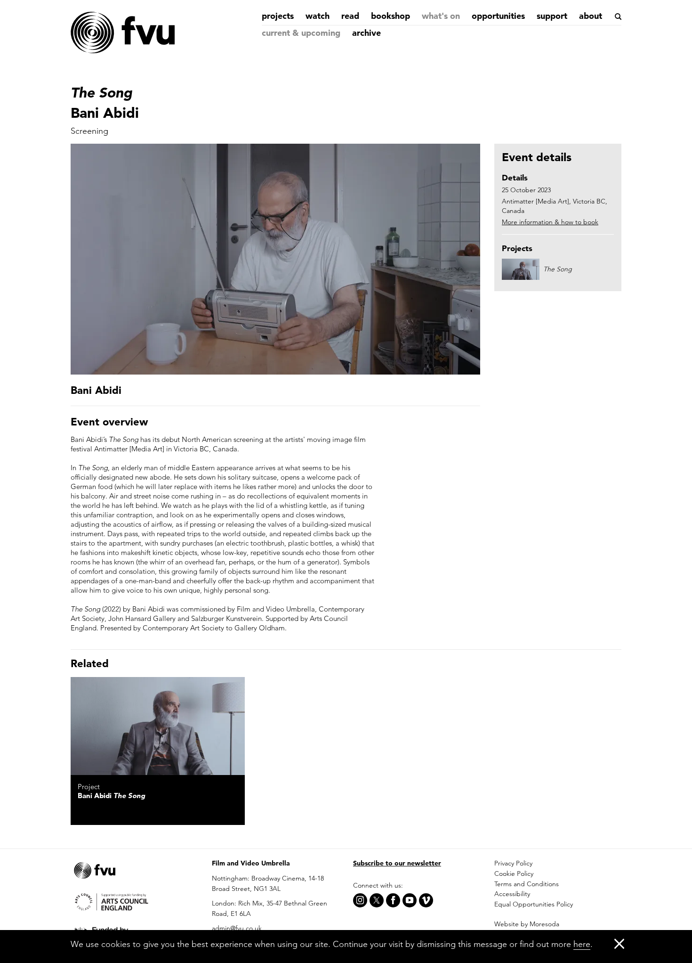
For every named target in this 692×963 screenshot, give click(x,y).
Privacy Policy (513, 863)
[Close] (619, 943)
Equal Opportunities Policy (533, 904)
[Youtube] (409, 900)
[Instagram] (360, 900)
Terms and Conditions (526, 884)
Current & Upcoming (301, 32)
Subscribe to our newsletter (397, 863)
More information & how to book (550, 222)
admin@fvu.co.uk (237, 928)
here (581, 944)
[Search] (617, 16)
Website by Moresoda (526, 924)
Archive (366, 32)
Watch (318, 15)
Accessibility (512, 894)
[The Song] (158, 726)
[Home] (122, 33)
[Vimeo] (426, 900)
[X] (377, 900)
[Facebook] (393, 900)
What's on (441, 15)
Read (350, 15)
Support (552, 15)
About (590, 15)
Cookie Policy (513, 873)
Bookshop (390, 15)
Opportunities (498, 15)
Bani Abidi (111, 795)
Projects (278, 15)
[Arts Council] (134, 901)
